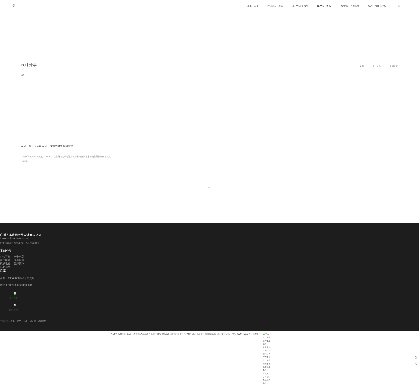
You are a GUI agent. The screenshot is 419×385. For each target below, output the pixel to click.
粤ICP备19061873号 (241, 334)
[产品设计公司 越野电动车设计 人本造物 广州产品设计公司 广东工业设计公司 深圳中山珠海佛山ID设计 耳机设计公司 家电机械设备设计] (267, 334)
